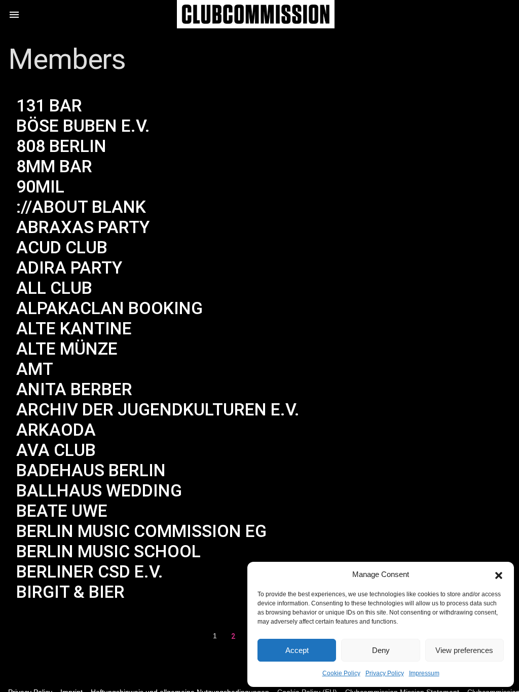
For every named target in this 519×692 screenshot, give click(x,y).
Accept (297, 650)
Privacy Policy (384, 673)
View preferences (464, 650)
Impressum (424, 673)
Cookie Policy (341, 673)
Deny (381, 650)
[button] (499, 574)
